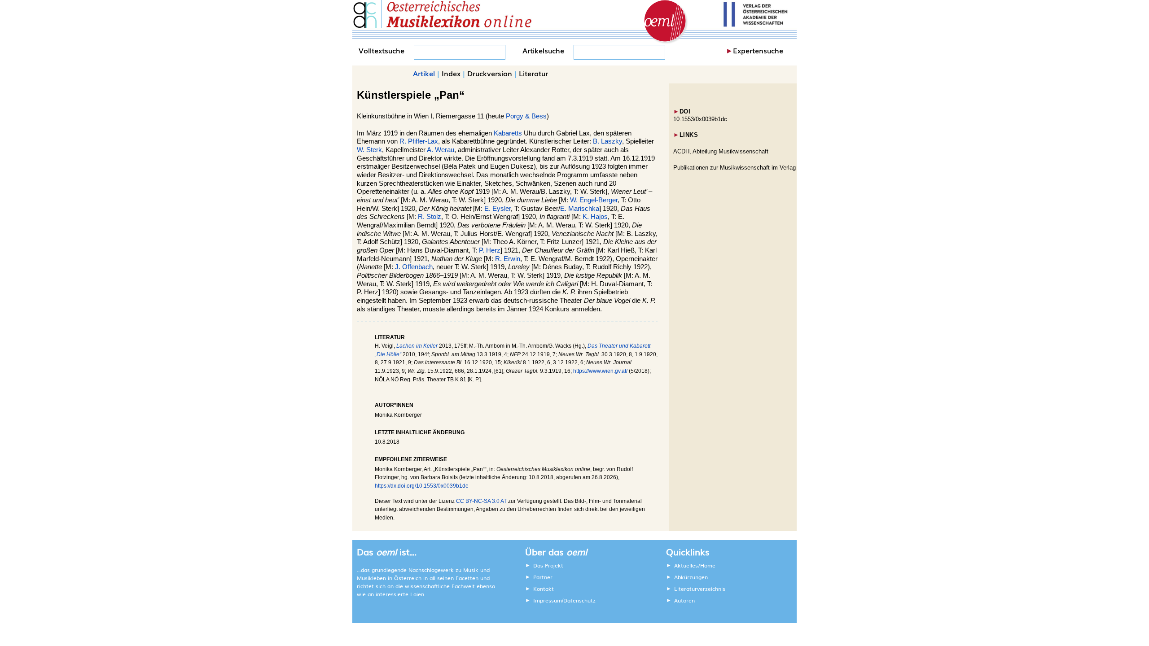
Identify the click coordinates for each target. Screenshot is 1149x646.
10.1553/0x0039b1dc (700, 119)
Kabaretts (508, 133)
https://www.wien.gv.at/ (600, 371)
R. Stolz (429, 216)
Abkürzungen (691, 577)
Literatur (533, 73)
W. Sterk (369, 149)
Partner (543, 577)
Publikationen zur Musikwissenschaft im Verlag (734, 167)
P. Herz (489, 250)
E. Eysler (497, 208)
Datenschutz (579, 600)
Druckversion (489, 73)
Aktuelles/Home (694, 565)
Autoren (684, 600)
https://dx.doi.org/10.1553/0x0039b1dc (421, 486)
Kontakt (543, 589)
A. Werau (440, 149)
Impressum (547, 600)
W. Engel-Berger (594, 200)
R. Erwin (507, 258)
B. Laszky (607, 141)
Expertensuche (758, 50)
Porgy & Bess (526, 116)
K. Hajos (595, 216)
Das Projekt (548, 565)
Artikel (424, 73)
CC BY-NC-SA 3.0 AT (481, 501)
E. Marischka (579, 208)
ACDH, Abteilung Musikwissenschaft (720, 151)
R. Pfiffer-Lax (418, 141)
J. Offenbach (414, 267)
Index (451, 73)
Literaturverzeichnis (699, 589)
